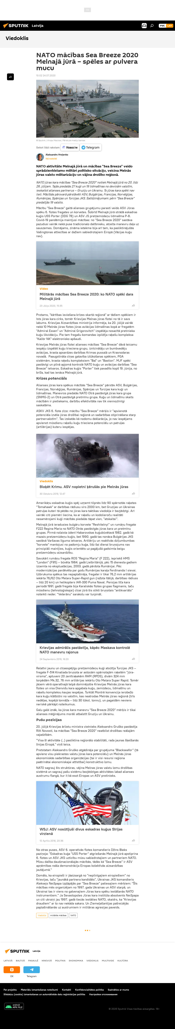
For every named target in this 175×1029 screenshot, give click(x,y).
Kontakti (66, 989)
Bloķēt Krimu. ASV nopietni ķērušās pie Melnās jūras (84, 486)
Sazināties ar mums (118, 989)
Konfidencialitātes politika (89, 989)
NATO (73, 915)
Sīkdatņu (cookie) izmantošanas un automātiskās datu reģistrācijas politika (44, 994)
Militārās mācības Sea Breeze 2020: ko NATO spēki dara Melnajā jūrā (86, 296)
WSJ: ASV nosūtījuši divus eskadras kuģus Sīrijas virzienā (81, 831)
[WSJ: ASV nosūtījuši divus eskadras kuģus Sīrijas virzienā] (87, 803)
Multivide (108, 960)
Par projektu (10, 989)
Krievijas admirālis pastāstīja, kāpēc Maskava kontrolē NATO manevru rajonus (85, 649)
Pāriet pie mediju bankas (74, 140)
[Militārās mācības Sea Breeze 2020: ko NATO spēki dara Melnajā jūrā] (87, 263)
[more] (133, 305)
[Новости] (70, 147)
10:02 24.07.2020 (46, 75)
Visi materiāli (51, 158)
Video (44, 289)
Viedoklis (46, 481)
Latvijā (8, 960)
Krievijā (47, 960)
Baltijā (20, 960)
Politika (60, 960)
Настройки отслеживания (103, 994)
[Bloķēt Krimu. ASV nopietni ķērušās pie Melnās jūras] (87, 456)
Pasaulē (33, 960)
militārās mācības (58, 915)
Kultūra (122, 960)
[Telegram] (90, 147)
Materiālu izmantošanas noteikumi (39, 989)
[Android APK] (14, 1007)
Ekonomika (76, 960)
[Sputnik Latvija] (17, 28)
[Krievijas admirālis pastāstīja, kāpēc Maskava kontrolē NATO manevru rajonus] (87, 621)
